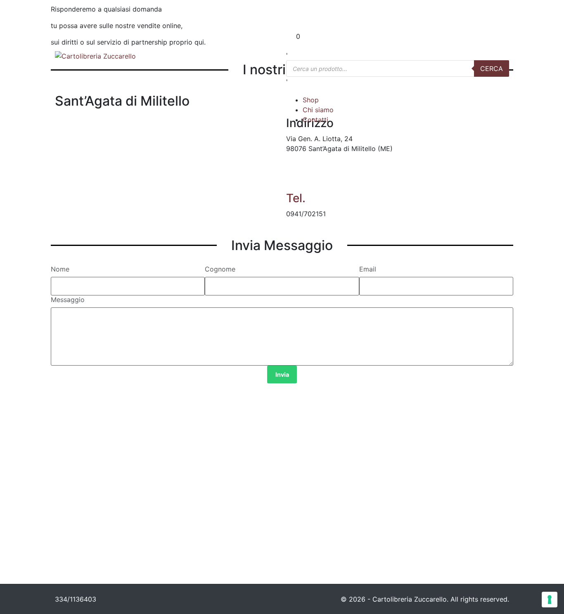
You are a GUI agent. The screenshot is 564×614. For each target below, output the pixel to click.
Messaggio (68, 299)
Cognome (220, 269)
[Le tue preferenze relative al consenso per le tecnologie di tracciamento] (549, 599)
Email (367, 269)
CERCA (491, 68)
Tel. (296, 198)
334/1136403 (75, 599)
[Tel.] (296, 178)
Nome (60, 269)
